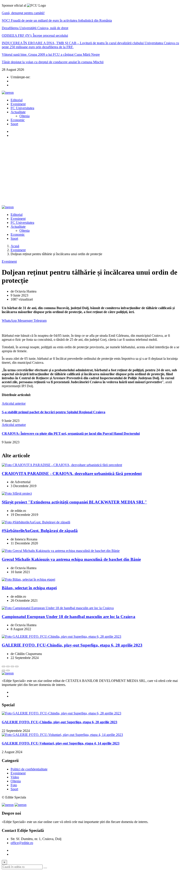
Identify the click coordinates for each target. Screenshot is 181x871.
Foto (14, 785)
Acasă (15, 246)
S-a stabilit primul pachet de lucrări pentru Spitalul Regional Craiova (53, 412)
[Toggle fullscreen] (12, 666)
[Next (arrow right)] (8, 670)
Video (15, 777)
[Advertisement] (90, 172)
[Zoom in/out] (17, 666)
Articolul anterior (14, 403)
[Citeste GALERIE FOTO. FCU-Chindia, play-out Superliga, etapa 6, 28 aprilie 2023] (61, 636)
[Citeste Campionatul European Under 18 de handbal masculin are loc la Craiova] (58, 608)
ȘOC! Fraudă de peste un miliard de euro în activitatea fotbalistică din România (57, 20)
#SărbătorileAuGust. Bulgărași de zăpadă (40, 530)
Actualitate (18, 112)
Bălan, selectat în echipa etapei (29, 588)
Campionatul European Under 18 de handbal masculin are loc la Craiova (68, 616)
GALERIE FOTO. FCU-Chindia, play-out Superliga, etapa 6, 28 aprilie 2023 (72, 645)
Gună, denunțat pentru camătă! (23, 13)
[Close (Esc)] (3, 666)
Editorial (17, 100)
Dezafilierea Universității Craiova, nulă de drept (35, 28)
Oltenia (24, 116)
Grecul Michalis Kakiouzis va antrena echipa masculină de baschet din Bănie (71, 559)
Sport (14, 124)
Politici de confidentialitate (29, 769)
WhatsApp (10, 320)
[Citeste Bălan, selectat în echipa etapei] (28, 579)
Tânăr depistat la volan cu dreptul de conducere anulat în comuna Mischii (53, 62)
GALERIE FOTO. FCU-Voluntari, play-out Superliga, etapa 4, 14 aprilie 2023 (60, 743)
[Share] (8, 666)
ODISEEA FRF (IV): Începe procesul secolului (35, 35)
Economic (18, 120)
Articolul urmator (14, 425)
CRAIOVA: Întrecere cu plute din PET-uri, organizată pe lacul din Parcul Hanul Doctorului (71, 433)
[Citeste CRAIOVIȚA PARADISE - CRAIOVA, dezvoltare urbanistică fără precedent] (62, 465)
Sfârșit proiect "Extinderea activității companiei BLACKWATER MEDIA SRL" (74, 502)
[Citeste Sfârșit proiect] (17, 493)
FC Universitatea (22, 108)
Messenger (26, 320)
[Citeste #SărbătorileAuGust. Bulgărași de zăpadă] (36, 522)
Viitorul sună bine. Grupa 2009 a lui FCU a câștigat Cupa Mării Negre (51, 54)
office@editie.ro (22, 843)
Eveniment (18, 104)
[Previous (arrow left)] (3, 670)
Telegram (40, 320)
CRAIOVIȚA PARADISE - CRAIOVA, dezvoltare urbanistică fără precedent (72, 473)
